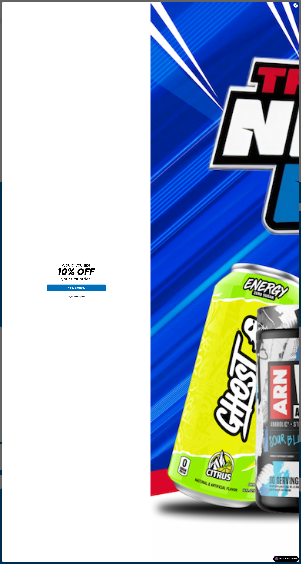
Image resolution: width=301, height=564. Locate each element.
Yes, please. (76, 288)
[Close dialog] (296, 5)
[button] (286, 559)
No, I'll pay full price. (76, 297)
